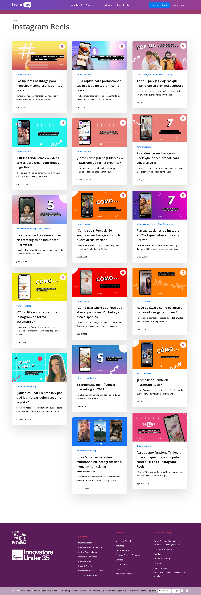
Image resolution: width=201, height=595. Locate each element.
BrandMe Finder (85, 542)
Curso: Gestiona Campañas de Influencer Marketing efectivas (166, 543)
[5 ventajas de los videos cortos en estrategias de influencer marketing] (39, 231)
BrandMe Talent (85, 566)
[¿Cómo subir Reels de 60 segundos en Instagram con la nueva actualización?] (99, 227)
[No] (197, 591)
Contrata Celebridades (87, 575)
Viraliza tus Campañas (87, 556)
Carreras (119, 559)
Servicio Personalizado (87, 552)
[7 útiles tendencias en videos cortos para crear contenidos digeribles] (39, 154)
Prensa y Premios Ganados (128, 555)
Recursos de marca (124, 573)
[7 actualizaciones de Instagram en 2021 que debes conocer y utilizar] (159, 227)
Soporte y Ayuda (160, 568)
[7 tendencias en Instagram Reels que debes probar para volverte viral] (159, 149)
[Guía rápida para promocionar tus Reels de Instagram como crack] (99, 77)
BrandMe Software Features (90, 547)
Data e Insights (144, 74)
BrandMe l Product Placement (91, 570)
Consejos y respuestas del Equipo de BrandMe (169, 574)
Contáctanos (121, 564)
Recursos (157, 563)
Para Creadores (23, 74)
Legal (118, 569)
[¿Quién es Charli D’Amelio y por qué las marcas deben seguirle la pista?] (39, 389)
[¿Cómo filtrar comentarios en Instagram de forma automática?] (39, 310)
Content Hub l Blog (161, 558)
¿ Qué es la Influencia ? (163, 549)
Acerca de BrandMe (124, 541)
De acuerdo (164, 591)
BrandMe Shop (84, 561)
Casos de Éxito (122, 550)
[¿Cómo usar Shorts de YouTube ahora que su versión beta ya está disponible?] (99, 304)
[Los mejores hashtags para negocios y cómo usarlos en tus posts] (39, 77)
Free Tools (158, 554)
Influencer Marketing (163, 74)
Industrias (120, 545)
